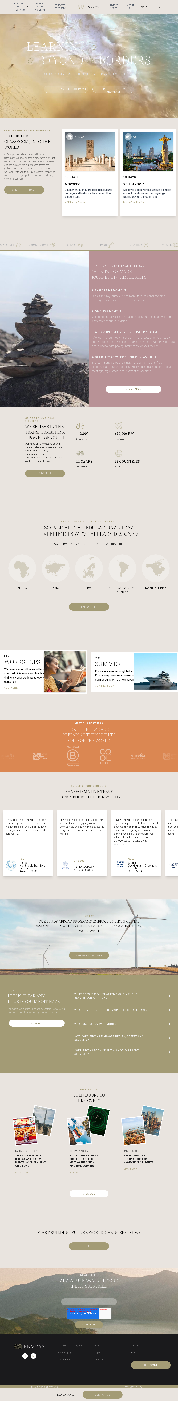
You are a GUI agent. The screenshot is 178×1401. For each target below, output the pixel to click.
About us (45, 473)
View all (37, 1023)
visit (150, 1365)
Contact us (89, 1246)
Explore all (89, 606)
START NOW (133, 389)
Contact (134, 1345)
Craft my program (66, 1352)
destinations (69, 544)
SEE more (11, 687)
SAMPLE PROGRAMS (24, 190)
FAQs (133, 1352)
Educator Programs (60, 7)
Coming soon (104, 685)
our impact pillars (89, 955)
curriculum (110, 544)
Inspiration (100, 1359)
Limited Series (114, 7)
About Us (130, 7)
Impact (98, 1352)
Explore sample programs (66, 89)
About (97, 1345)
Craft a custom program (39, 6)
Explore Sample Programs (19, 6)
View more (22, 1173)
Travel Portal (64, 1359)
